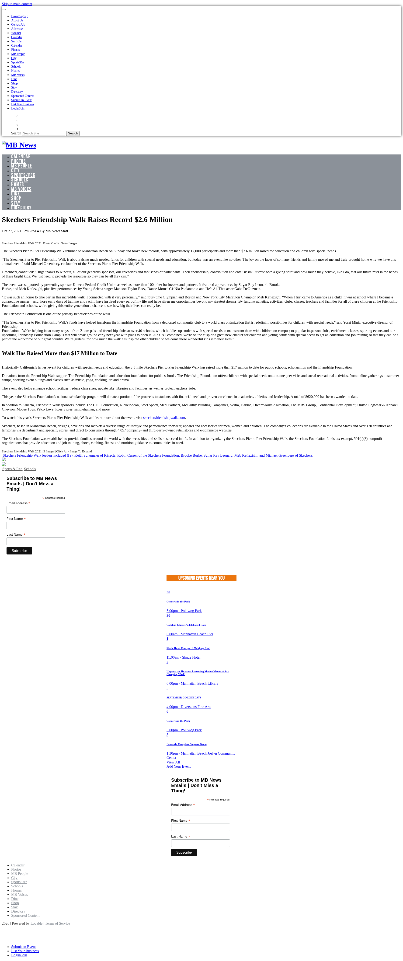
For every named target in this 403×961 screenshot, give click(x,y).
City (13, 58)
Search (16, 133)
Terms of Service (57, 923)
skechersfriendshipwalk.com (164, 418)
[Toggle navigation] (4, 9)
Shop (14, 83)
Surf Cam (17, 41)
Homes (15, 70)
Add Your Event (179, 766)
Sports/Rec (17, 62)
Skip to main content (17, 4)
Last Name (16, 534)
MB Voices (17, 75)
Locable (36, 923)
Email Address (18, 503)
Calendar (16, 37)
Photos (15, 49)
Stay (14, 87)
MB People (18, 54)
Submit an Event (21, 100)
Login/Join (17, 108)
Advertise (17, 29)
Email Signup (19, 16)
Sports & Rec (12, 469)
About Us (17, 20)
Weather (16, 33)
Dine (14, 79)
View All (173, 762)
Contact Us (17, 24)
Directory (17, 91)
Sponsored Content (22, 96)
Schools (16, 66)
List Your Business (22, 104)
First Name (16, 518)
